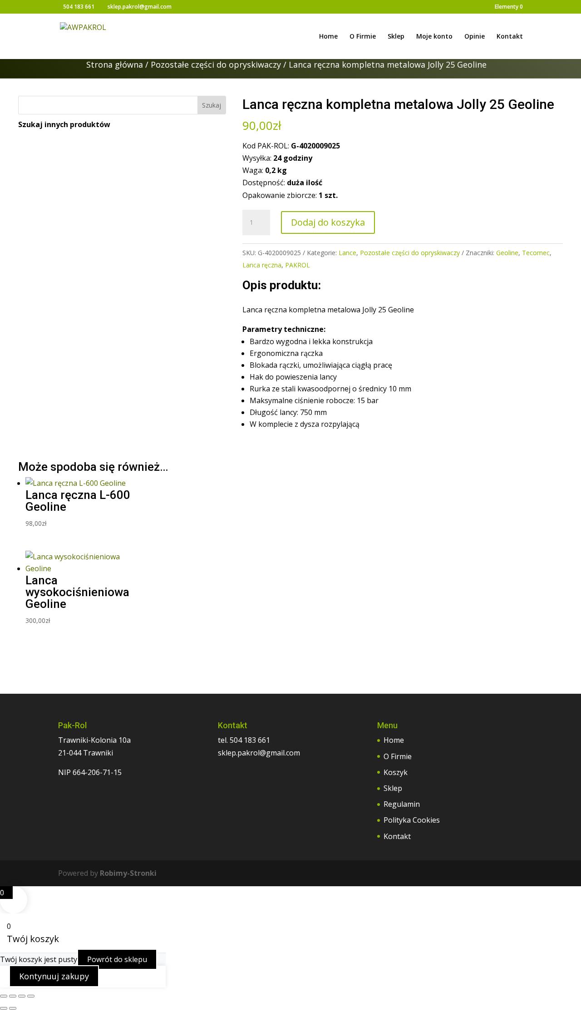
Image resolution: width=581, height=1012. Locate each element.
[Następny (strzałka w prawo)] (12, 1008)
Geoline (507, 252)
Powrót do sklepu (117, 959)
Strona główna (114, 64)
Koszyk (396, 772)
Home (328, 36)
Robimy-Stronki (128, 873)
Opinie (474, 36)
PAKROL (297, 265)
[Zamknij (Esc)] (30, 996)
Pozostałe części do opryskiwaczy (216, 64)
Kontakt (510, 36)
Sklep (396, 36)
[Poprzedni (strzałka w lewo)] (3, 1008)
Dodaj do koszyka (328, 222)
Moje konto (434, 36)
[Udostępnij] (21, 996)
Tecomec (536, 252)
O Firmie (363, 36)
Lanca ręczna (261, 265)
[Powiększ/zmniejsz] (3, 996)
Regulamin (402, 804)
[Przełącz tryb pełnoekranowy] (12, 996)
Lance (347, 252)
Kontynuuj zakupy (54, 976)
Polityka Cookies (412, 820)
